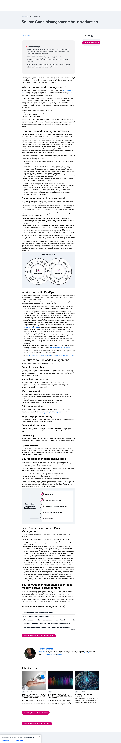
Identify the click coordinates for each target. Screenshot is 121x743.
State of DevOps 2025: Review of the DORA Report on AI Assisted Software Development (34, 696)
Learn (23, 16)
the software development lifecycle (63, 355)
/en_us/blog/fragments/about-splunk (35, 713)
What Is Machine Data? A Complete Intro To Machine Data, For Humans (59, 696)
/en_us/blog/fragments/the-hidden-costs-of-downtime (92, 42)
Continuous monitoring (31, 327)
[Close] (39, 736)
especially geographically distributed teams (48, 413)
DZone (53, 654)
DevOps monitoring (45, 355)
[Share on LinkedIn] (92, 35)
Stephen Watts (26, 35)
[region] (20, 739)
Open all (73, 610)
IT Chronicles (47, 654)
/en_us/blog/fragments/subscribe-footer (36, 723)
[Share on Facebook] (89, 35)
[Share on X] (85, 35)
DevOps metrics (34, 355)
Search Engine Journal (89, 652)
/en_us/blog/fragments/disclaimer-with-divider (38, 635)
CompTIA (59, 654)
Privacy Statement (7, 740)
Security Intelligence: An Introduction (83, 695)
